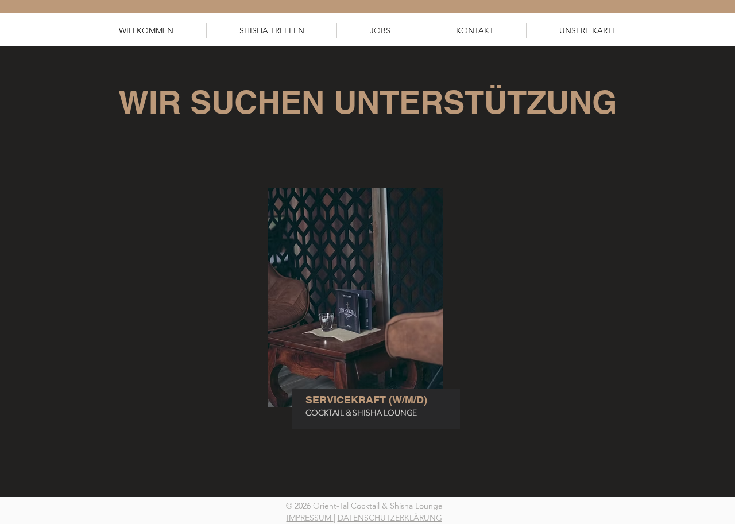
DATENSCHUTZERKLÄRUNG (390, 518)
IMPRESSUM (310, 518)
